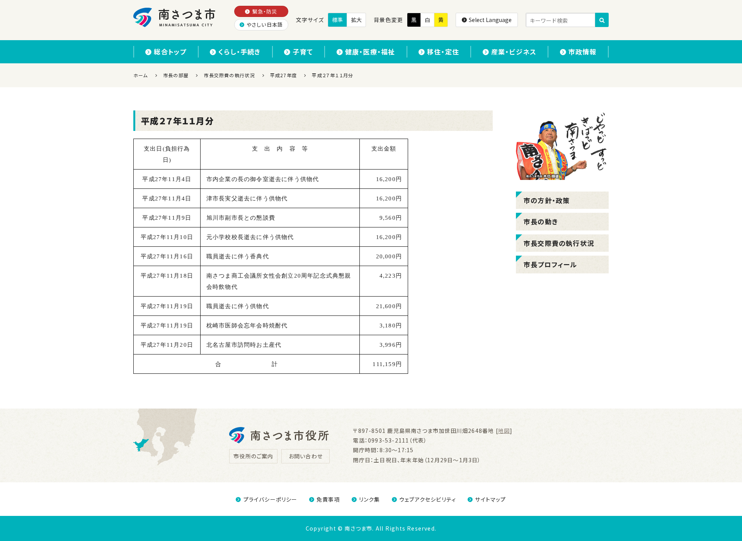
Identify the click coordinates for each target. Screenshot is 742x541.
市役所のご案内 (253, 456)
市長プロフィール (550, 264)
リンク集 (369, 499)
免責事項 (328, 499)
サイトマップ (490, 499)
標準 (337, 20)
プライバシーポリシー (270, 499)
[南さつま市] (174, 17)
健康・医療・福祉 (370, 51)
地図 (504, 430)
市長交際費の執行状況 (559, 243)
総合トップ (170, 51)
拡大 (356, 20)
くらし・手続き (239, 51)
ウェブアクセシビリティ (427, 499)
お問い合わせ (306, 456)
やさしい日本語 (265, 24)
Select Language (490, 20)
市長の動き (541, 221)
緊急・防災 (264, 11)
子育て (303, 51)
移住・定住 (443, 51)
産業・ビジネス (513, 51)
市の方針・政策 (547, 200)
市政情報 (582, 51)
